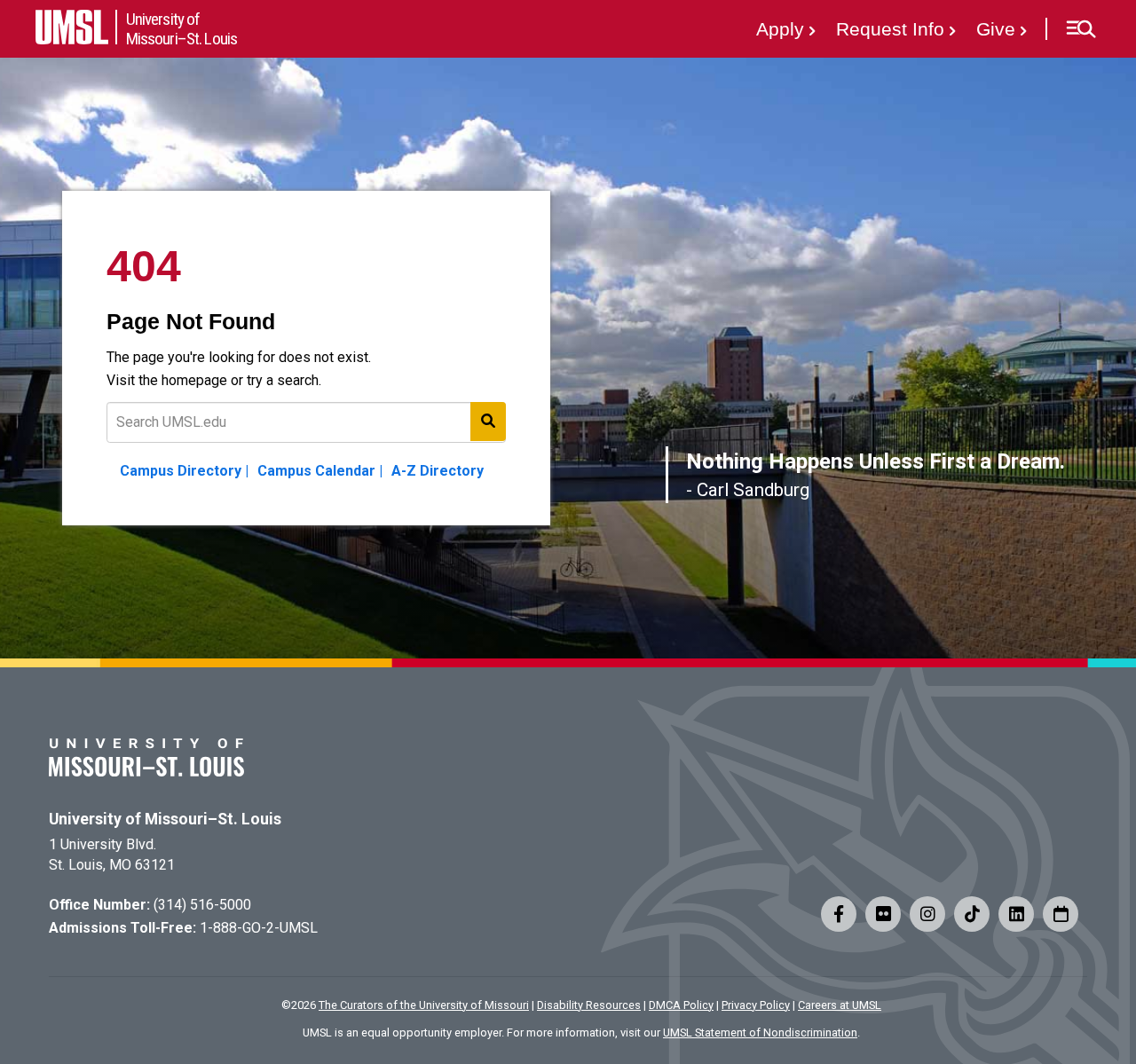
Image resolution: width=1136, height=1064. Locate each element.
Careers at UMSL (839, 1005)
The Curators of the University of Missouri (424, 1005)
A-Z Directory (437, 470)
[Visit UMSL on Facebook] (838, 914)
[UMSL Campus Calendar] (1060, 914)
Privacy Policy (756, 1005)
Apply (780, 29)
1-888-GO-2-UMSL (259, 927)
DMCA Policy (681, 1005)
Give (995, 29)
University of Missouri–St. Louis (165, 819)
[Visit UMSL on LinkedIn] (1016, 914)
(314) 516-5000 (202, 904)
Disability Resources (589, 1005)
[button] (1080, 29)
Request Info (890, 29)
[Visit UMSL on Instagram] (927, 914)
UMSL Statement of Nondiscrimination (760, 1032)
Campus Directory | (184, 470)
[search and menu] (488, 421)
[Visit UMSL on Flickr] (883, 914)
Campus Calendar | (320, 470)
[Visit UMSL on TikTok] (972, 914)
